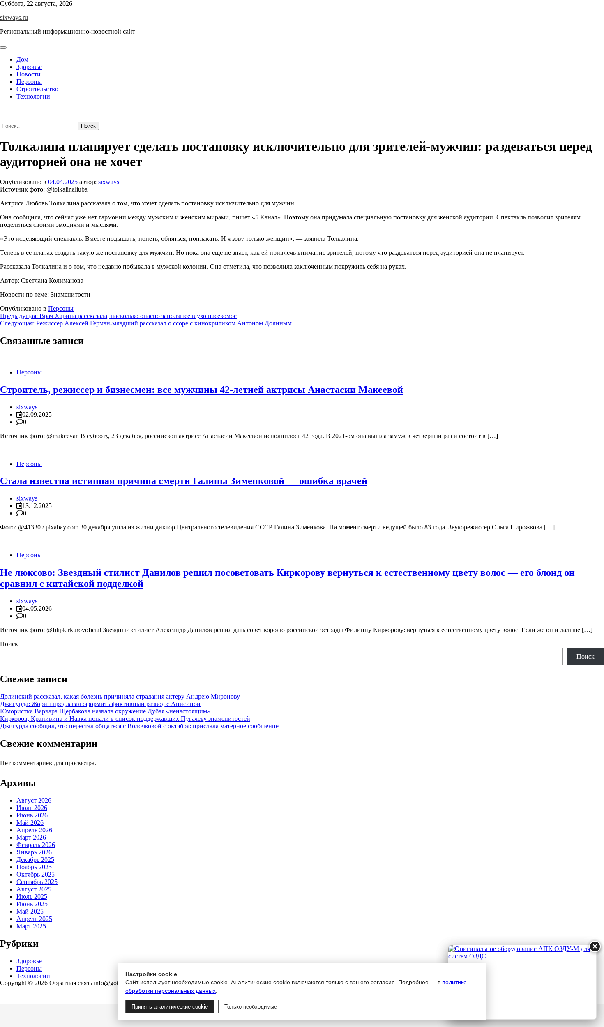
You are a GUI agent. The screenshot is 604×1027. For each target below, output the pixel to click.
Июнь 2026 (32, 815)
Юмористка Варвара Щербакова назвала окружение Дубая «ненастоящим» (105, 711)
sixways (108, 181)
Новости (28, 74)
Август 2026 (33, 800)
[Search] (2, 117)
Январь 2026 (34, 852)
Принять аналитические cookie (169, 1007)
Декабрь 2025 (35, 859)
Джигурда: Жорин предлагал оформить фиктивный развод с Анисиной (100, 703)
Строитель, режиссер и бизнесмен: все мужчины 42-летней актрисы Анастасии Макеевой (201, 389)
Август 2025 (33, 889)
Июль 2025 (31, 896)
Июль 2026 (31, 807)
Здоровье (29, 66)
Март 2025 (31, 926)
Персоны (29, 81)
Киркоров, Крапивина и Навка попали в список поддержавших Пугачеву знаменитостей (125, 718)
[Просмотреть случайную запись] (2, 110)
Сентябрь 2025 (37, 881)
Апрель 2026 (34, 829)
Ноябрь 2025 (34, 866)
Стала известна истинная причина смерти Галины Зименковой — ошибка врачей (183, 480)
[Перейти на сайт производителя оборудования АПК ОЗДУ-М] (522, 982)
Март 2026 (31, 837)
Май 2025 (30, 911)
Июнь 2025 (32, 903)
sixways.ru (14, 17)
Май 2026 (30, 822)
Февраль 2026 (35, 844)
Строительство (37, 88)
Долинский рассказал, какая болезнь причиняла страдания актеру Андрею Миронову (120, 696)
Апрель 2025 (34, 918)
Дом (22, 59)
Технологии (33, 96)
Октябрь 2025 (35, 874)
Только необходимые (250, 1007)
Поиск (9, 643)
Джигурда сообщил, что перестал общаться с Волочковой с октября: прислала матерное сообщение (139, 725)
